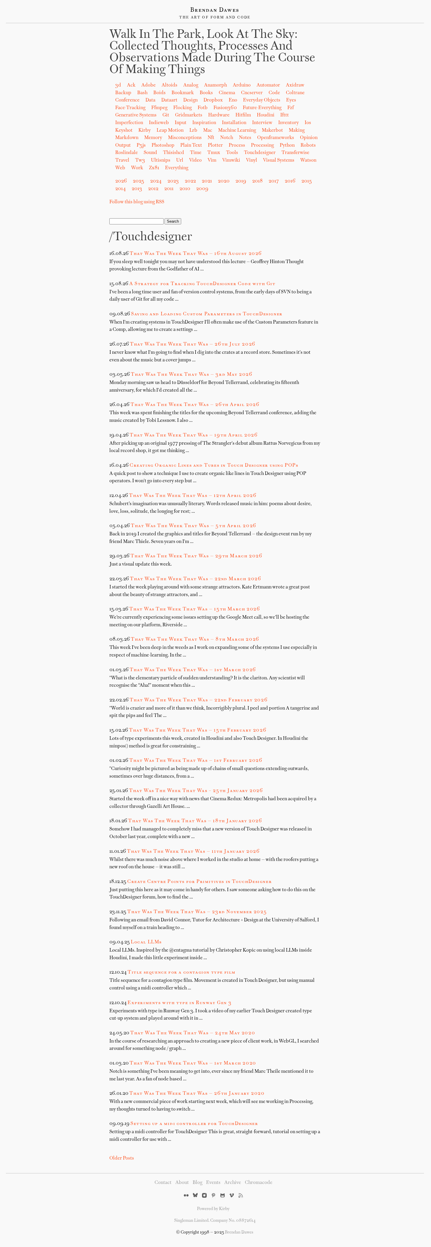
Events (213, 1182)
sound (150, 152)
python (287, 145)
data (150, 100)
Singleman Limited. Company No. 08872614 (215, 1221)
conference (127, 100)
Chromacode (258, 1182)
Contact (163, 1182)
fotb (203, 108)
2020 (224, 181)
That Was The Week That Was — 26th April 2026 (194, 404)
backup (123, 93)
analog (190, 85)
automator (268, 85)
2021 (207, 181)
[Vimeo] (231, 1195)
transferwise (295, 152)
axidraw (295, 85)
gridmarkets (188, 115)
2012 (153, 189)
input (180, 123)
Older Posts (121, 1158)
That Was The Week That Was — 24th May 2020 (192, 1033)
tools (232, 152)
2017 (274, 181)
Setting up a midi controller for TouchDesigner (194, 1123)
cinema (227, 93)
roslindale (126, 152)
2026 (121, 181)
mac (207, 130)
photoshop (163, 145)
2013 (137, 189)
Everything (176, 168)
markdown (126, 138)
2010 (184, 189)
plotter (215, 145)
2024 (156, 181)
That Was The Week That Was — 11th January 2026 (193, 851)
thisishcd (173, 152)
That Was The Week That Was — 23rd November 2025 (197, 912)
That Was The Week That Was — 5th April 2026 (194, 526)
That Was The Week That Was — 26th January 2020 (197, 1093)
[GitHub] (222, 1195)
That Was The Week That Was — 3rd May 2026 (192, 374)
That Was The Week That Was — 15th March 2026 (194, 609)
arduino (242, 85)
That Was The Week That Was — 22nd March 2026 (195, 579)
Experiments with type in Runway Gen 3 (180, 1003)
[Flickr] (186, 1195)
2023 (173, 181)
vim (212, 160)
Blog (197, 1182)
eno (233, 100)
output (123, 145)
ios (308, 123)
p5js (141, 145)
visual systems (278, 160)
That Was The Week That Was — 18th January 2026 (195, 821)
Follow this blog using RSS (136, 202)
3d (118, 85)
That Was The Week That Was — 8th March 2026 (195, 639)
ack (131, 85)
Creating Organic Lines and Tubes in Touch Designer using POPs (214, 465)
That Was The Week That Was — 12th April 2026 (193, 495)
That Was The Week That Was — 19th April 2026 (194, 435)
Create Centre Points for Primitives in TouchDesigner (199, 881)
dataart (169, 100)
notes (245, 138)
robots (308, 145)
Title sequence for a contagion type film (182, 972)
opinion (309, 138)
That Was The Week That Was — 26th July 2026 (193, 344)
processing (262, 145)
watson (308, 160)
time (195, 152)
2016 (290, 181)
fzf (290, 108)
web (120, 168)
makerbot (272, 130)
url (179, 160)
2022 (190, 181)
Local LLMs (146, 942)
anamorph (215, 85)
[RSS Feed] (240, 1195)
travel (122, 160)
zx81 (154, 168)
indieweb (159, 123)
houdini (265, 115)
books (206, 93)
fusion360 (225, 108)
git (165, 115)
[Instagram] (204, 1195)
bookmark (183, 93)
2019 (240, 181)
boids (159, 93)
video (195, 160)
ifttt (284, 115)
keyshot (124, 130)
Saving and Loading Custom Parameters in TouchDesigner (207, 314)
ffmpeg (159, 108)
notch (226, 138)
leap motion (170, 130)
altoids (169, 85)
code (274, 93)
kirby (144, 130)
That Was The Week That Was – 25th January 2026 (196, 791)
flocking (182, 108)
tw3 (140, 160)
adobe (148, 85)
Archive (232, 1182)
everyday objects (261, 100)
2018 (257, 181)
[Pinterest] (213, 1195)
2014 (120, 189)
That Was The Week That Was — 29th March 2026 (196, 556)
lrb (193, 130)
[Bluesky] (195, 1195)
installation (234, 123)
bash (142, 93)
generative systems (136, 115)
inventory (288, 123)
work (137, 168)
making (297, 130)
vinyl (251, 160)
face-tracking (130, 108)
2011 (169, 189)
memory (153, 138)
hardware (219, 115)
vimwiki (231, 160)
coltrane (295, 93)
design (190, 100)
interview (262, 123)
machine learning (237, 130)
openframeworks (275, 138)
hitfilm (243, 115)
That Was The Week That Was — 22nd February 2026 (199, 700)
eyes (291, 100)
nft (211, 138)
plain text (191, 145)
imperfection (129, 123)
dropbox (213, 100)
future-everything (262, 108)
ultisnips (160, 160)
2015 (306, 181)
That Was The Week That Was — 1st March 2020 (193, 1063)
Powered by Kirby (213, 1209)
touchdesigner (260, 152)
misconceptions (185, 138)
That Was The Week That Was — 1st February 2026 (196, 760)
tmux (213, 152)
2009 (202, 189)
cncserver (252, 93)
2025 (138, 181)
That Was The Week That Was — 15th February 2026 (198, 730)
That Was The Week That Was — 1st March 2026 (193, 670)
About (182, 1182)
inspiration (204, 123)
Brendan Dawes (214, 10)
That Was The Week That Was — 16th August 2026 (196, 253)
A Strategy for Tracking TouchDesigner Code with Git (202, 284)
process (237, 145)
